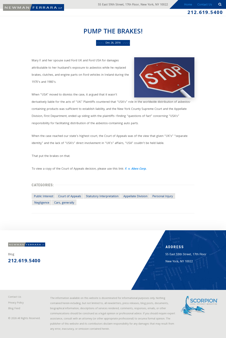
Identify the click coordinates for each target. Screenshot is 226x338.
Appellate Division (135, 196)
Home (188, 4)
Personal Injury (162, 196)
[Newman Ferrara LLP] (33, 7)
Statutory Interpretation (102, 196)
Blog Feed (14, 308)
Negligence (41, 203)
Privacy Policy (16, 303)
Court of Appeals (69, 196)
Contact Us (204, 4)
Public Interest (43, 196)
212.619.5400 (205, 13)
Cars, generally (64, 203)
